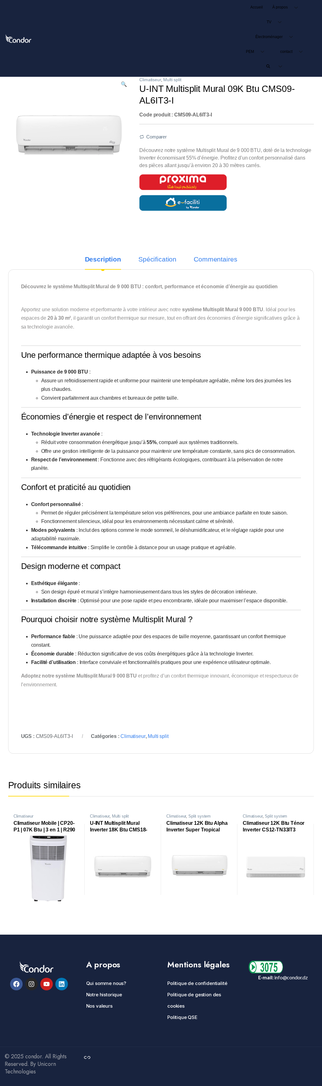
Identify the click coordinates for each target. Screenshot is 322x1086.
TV (269, 22)
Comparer (156, 136)
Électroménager (269, 37)
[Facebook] (16, 984)
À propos (280, 7)
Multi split (172, 79)
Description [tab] (103, 259)
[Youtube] (46, 984)
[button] (124, 84)
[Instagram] (31, 984)
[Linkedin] (61, 984)
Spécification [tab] (157, 259)
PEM (250, 51)
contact (286, 51)
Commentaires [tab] (215, 259)
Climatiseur (150, 79)
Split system (199, 816)
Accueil (256, 7)
